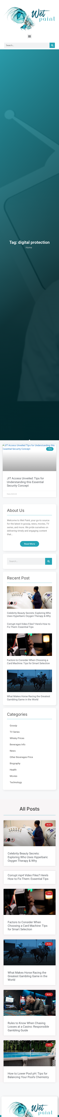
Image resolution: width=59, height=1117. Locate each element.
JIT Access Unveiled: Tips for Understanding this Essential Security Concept (25, 482)
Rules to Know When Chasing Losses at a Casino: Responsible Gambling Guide (28, 1026)
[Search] (52, 45)
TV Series (15, 732)
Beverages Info (17, 744)
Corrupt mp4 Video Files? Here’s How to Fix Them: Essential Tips (28, 625)
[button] (29, 36)
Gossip (13, 725)
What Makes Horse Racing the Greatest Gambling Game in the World (28, 698)
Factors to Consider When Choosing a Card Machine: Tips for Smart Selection (28, 661)
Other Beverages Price (21, 757)
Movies (13, 776)
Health (13, 769)
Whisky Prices (17, 738)
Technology (16, 782)
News (13, 751)
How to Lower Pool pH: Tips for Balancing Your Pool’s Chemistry (28, 1075)
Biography (15, 763)
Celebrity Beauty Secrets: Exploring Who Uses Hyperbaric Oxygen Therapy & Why (29, 614)
